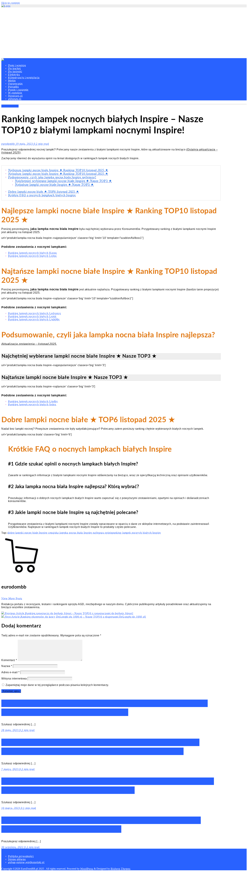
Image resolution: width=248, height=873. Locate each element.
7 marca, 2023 (10, 769)
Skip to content (10, 2)
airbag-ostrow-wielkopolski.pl (26, 862)
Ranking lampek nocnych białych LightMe (34, 319)
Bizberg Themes (120, 868)
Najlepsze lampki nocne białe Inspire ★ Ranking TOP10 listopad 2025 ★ (58, 170)
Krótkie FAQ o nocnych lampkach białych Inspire (42, 195)
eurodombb (8, 143)
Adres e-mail (10, 672)
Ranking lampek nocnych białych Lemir (32, 316)
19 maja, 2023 (25, 143)
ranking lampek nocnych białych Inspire (136, 532)
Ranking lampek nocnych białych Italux (32, 404)
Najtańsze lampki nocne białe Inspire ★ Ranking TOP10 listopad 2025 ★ (58, 173)
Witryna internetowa (14, 678)
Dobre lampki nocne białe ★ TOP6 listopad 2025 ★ (43, 191)
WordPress (86, 868)
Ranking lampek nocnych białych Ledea (32, 255)
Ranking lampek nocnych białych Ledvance (34, 313)
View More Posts (11, 598)
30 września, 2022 (12, 847)
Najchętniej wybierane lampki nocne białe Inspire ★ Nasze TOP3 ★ (63, 181)
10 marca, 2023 (11, 808)
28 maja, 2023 (10, 730)
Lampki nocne (10, 106)
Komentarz (9, 660)
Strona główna (17, 859)
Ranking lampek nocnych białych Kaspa (32, 252)
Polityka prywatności (21, 856)
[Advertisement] (124, 32)
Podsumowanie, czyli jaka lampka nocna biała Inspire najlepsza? (52, 177)
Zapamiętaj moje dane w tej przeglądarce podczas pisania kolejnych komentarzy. (57, 685)
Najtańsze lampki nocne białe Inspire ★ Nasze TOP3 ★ (54, 184)
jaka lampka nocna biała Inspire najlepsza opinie (83, 532)
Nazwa (6, 666)
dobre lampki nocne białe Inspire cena (31, 532)
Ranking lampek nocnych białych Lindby (33, 401)
